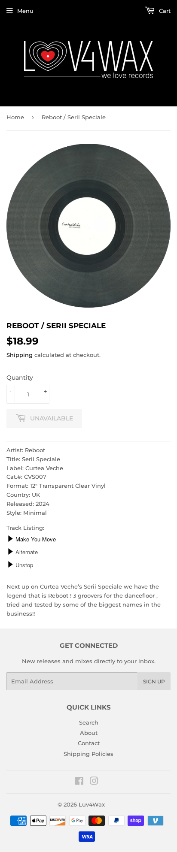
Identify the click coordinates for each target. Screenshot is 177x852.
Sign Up (154, 681)
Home (15, 117)
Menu (25, 10)
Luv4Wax (92, 804)
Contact (89, 743)
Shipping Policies (88, 753)
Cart (164, 10)
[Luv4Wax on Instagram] (94, 782)
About (89, 732)
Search (88, 722)
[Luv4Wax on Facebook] (79, 782)
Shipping (19, 354)
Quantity (19, 377)
